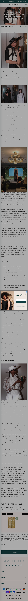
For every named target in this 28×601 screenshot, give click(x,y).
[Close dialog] (25, 292)
